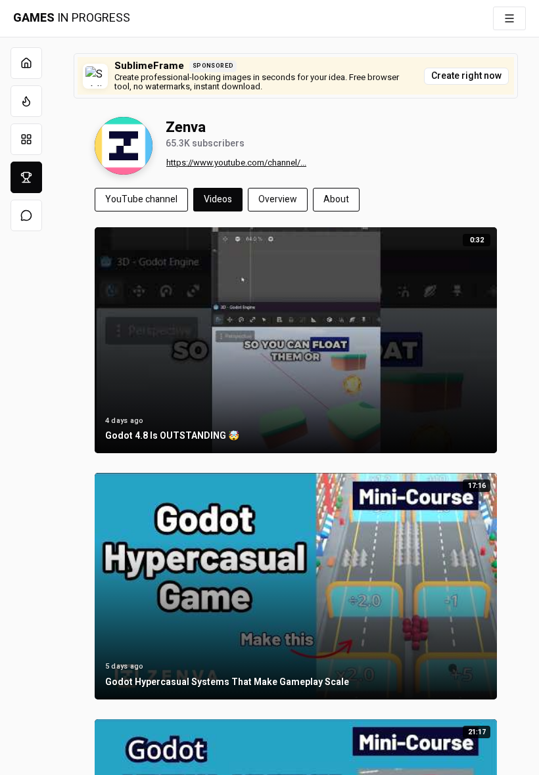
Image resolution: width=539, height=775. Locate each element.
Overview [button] (277, 199)
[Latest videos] (26, 101)
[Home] (26, 63)
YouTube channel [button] (141, 199)
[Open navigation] (509, 18)
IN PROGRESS (71, 18)
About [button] (336, 199)
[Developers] (26, 177)
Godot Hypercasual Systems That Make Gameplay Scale (227, 682)
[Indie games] (26, 139)
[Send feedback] (26, 215)
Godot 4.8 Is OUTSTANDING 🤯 (172, 436)
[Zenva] (123, 146)
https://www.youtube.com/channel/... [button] (236, 162)
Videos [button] (218, 199)
